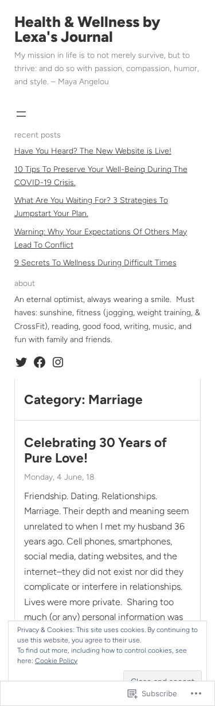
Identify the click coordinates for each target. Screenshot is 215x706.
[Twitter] (21, 362)
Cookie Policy (56, 661)
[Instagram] (58, 362)
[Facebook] (39, 362)
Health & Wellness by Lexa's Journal (87, 29)
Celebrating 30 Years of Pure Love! (95, 450)
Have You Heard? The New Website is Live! (92, 151)
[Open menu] (21, 114)
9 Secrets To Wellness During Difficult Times (95, 263)
